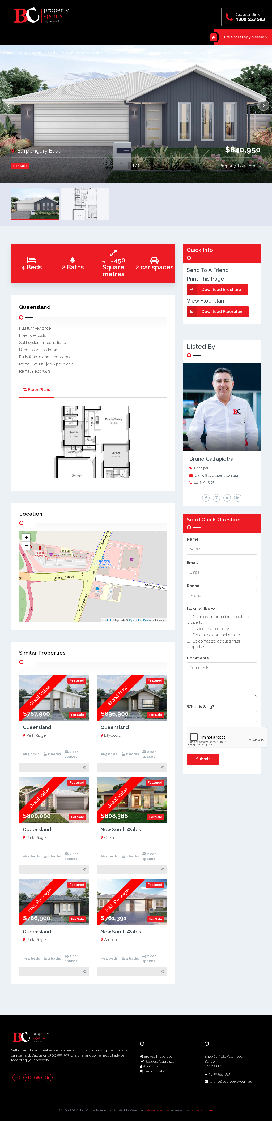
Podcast (133, 53)
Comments (198, 658)
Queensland (37, 727)
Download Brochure (221, 289)
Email (192, 562)
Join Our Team (160, 53)
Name (193, 539)
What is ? (200, 706)
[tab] (36, 390)
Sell (51, 53)
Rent (37, 53)
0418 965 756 (205, 482)
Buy (23, 53)
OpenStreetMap (139, 620)
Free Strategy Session (245, 37)
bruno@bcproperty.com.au (216, 475)
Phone (193, 586)
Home (8, 53)
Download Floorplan (222, 311)
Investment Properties (82, 53)
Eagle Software (201, 1110)
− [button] (26, 545)
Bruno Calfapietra (211, 459)
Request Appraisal (159, 1061)
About (206, 53)
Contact (186, 53)
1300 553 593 (250, 19)
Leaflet (106, 620)
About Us (150, 1066)
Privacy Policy (158, 1110)
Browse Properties (157, 1056)
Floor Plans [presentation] (39, 389)
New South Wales (121, 829)
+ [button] (26, 537)
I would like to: (202, 609)
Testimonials (153, 1071)
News (114, 53)
